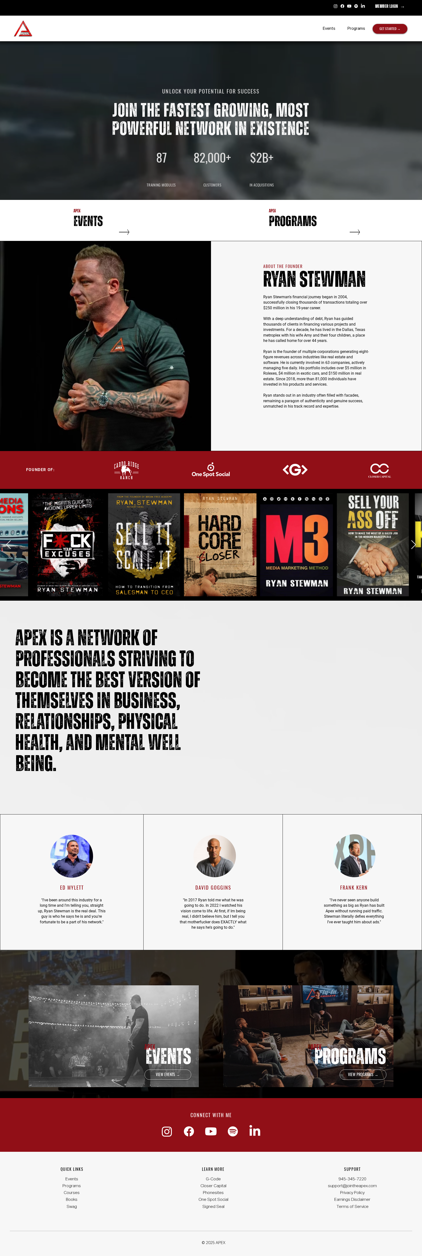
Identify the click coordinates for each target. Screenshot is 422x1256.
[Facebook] (342, 6)
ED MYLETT (72, 887)
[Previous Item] (8, 545)
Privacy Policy (352, 1193)
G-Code (213, 1179)
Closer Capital (213, 1186)
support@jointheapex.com (352, 1186)
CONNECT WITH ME (211, 1115)
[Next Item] (413, 545)
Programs (72, 1186)
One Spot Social (213, 1200)
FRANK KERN (354, 887)
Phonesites (213, 1193)
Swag (72, 1207)
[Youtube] (349, 6)
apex (149, 1047)
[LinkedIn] (362, 6)
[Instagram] (335, 6)
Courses (72, 1193)
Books (71, 1200)
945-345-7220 (352, 1179)
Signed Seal (213, 1207)
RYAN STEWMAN (314, 280)
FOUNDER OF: (40, 469)
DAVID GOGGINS (213, 887)
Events (71, 1179)
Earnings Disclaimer (352, 1200)
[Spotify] (356, 6)
